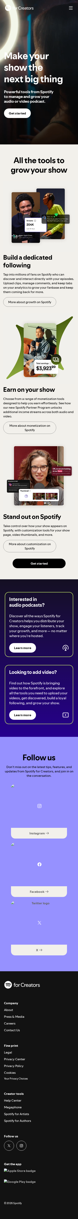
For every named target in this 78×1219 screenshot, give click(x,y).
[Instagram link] (21, 1146)
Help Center (12, 1100)
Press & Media (14, 1016)
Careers (9, 1023)
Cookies (10, 1072)
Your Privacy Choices (16, 1078)
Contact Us (12, 1030)
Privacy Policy (14, 1066)
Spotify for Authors (17, 1120)
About (8, 1010)
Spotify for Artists (16, 1114)
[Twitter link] (9, 1146)
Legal (8, 1052)
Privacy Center (14, 1059)
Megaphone (13, 1107)
